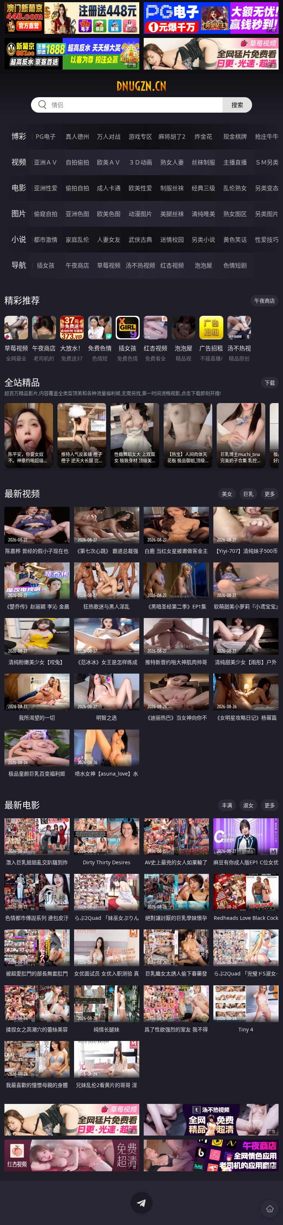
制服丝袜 (172, 188)
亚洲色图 (77, 214)
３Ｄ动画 (140, 162)
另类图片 (267, 214)
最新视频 (22, 493)
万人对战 (108, 137)
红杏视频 (172, 265)
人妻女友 (108, 240)
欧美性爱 (140, 188)
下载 (270, 382)
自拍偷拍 (77, 162)
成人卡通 (108, 188)
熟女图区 (235, 214)
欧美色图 (108, 214)
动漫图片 (140, 214)
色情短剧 (235, 265)
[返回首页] (270, 1209)
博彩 (18, 136)
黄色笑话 (235, 240)
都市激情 (45, 240)
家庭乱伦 (77, 240)
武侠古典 (140, 240)
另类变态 (267, 188)
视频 (18, 162)
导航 (18, 265)
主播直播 (235, 162)
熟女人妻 (172, 162)
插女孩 (46, 265)
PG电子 (46, 137)
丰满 (227, 805)
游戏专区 (140, 137)
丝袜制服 (203, 162)
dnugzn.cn (141, 86)
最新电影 (22, 805)
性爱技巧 (267, 240)
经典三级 (203, 188)
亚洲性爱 (45, 188)
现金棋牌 (235, 137)
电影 (18, 188)
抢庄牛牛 (267, 137)
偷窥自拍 (45, 214)
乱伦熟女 (235, 188)
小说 (18, 239)
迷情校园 (172, 240)
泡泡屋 (203, 265)
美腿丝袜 (172, 214)
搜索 (237, 105)
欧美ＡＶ (108, 162)
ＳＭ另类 (267, 162)
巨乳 (248, 493)
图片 (18, 214)
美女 (227, 493)
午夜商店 (77, 265)
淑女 (248, 805)
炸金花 (203, 137)
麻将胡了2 (171, 137)
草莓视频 (108, 265)
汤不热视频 (140, 265)
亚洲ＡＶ (45, 162)
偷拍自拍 (77, 188)
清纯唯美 (203, 214)
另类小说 (203, 240)
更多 (270, 493)
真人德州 (77, 137)
